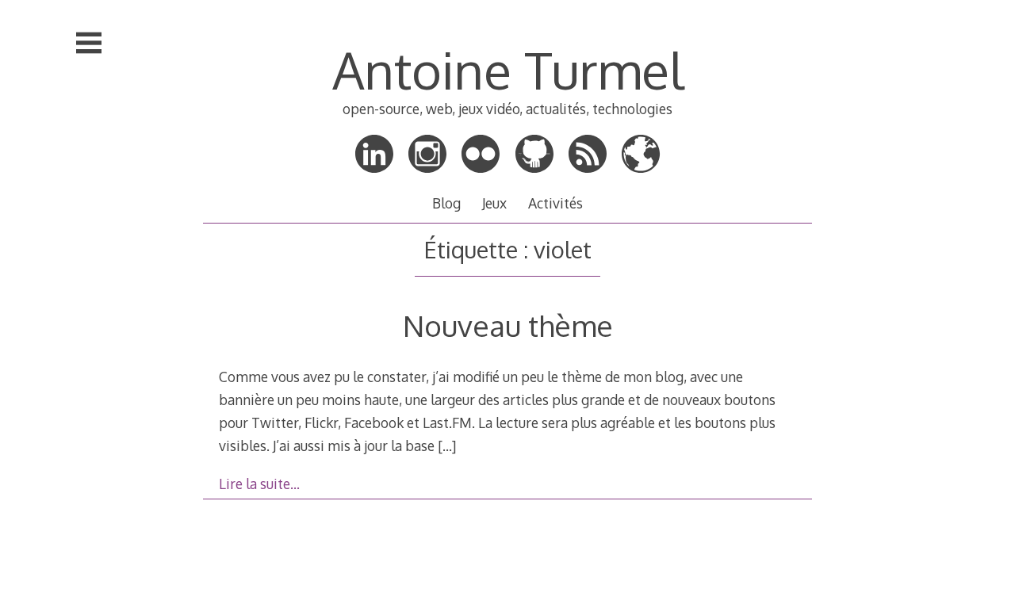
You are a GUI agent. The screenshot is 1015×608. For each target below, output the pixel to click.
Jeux (494, 203)
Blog (446, 203)
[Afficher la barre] (89, 42)
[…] (447, 445)
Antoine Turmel (508, 69)
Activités (555, 203)
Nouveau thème (508, 325)
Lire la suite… (259, 483)
